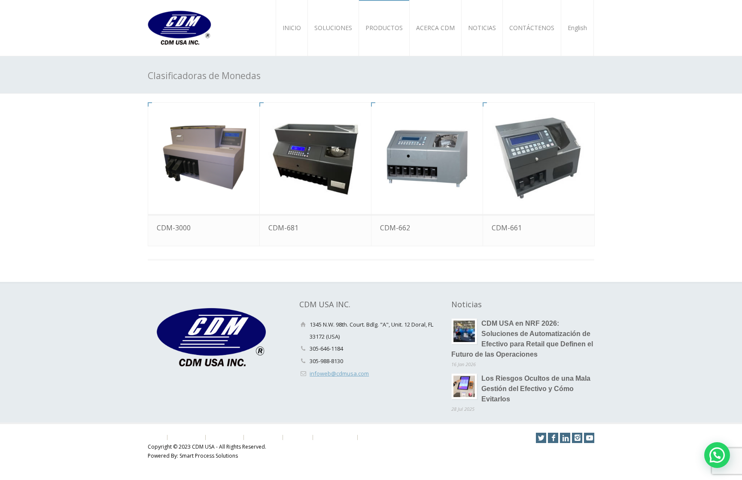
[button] (717, 455)
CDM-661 (507, 227)
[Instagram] (577, 438)
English (577, 28)
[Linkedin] (565, 438)
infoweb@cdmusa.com (339, 373)
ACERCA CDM (435, 28)
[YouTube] (589, 438)
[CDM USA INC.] (180, 28)
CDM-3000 (174, 227)
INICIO (292, 28)
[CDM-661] (539, 158)
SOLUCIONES (333, 28)
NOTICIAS (482, 28)
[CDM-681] (315, 158)
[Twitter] (541, 438)
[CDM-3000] (204, 158)
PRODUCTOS (384, 28)
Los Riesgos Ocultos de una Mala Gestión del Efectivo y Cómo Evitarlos (535, 389)
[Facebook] (553, 438)
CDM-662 (395, 227)
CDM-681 (283, 227)
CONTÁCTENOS (531, 28)
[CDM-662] (427, 158)
